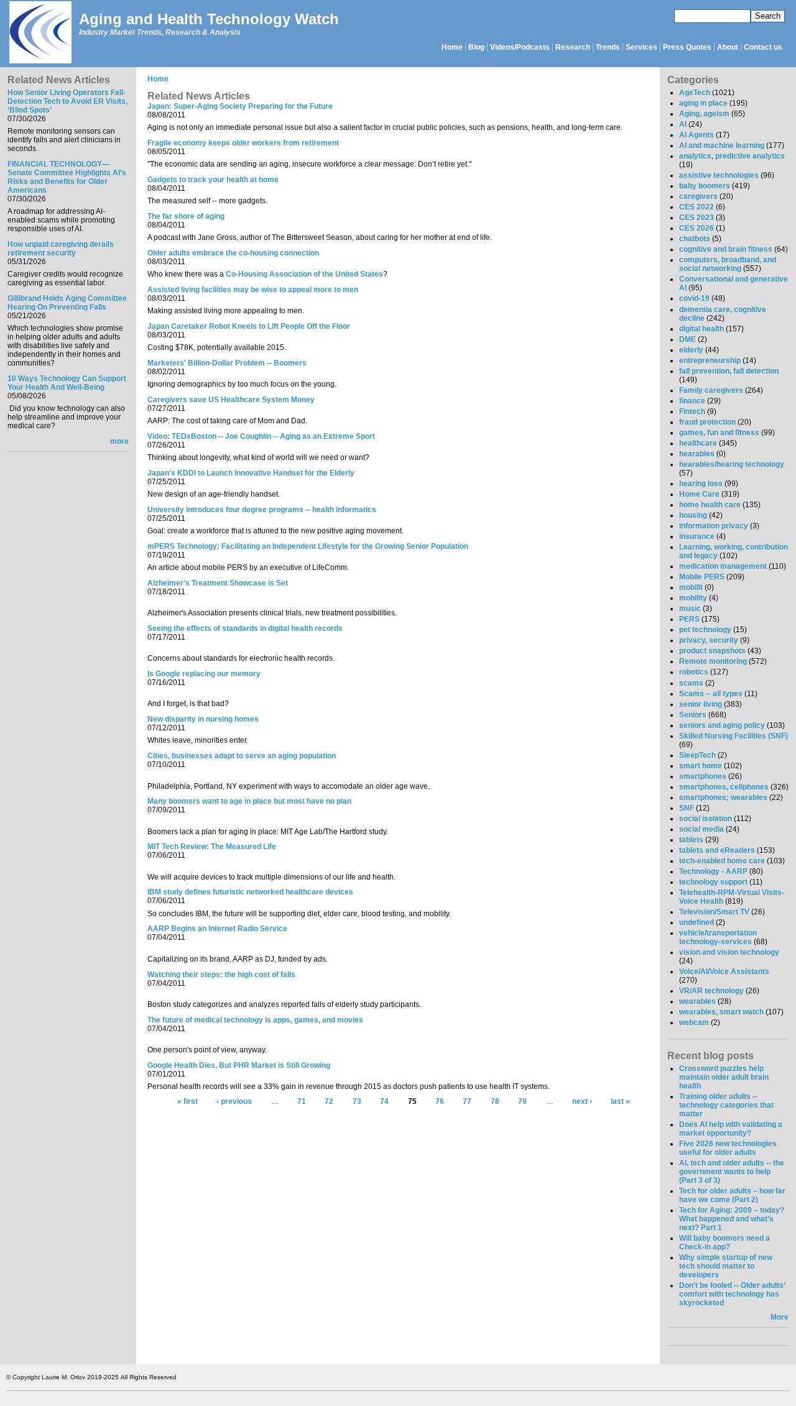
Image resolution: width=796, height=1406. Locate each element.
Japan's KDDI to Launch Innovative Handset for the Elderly (250, 473)
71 (301, 1102)
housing (693, 515)
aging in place (703, 103)
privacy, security (708, 640)
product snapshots (712, 650)
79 (522, 1102)
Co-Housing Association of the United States (304, 274)
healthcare (698, 443)
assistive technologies (719, 175)
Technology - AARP (713, 871)
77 (467, 1102)
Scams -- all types (711, 693)
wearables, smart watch (721, 1012)
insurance (697, 536)
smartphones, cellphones (724, 787)
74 (384, 1102)
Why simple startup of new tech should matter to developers (725, 1266)
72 (329, 1102)
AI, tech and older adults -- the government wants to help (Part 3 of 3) (731, 1172)
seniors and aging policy (722, 725)
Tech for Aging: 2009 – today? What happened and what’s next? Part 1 (731, 1219)
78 (495, 1102)
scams (691, 683)
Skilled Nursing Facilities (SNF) (733, 736)
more (119, 441)
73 (357, 1102)
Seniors (692, 714)
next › (582, 1102)
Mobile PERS (701, 576)
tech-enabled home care (722, 861)
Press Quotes (687, 47)
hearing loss (701, 483)
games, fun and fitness (719, 432)
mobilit (691, 587)
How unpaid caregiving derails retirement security (60, 248)
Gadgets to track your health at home (213, 179)
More (780, 1317)
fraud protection (707, 422)
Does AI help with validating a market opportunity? (730, 1128)
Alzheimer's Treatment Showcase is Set (217, 583)
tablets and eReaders (717, 850)
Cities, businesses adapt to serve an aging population (241, 755)
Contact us (763, 47)
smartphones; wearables (723, 797)
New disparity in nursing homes (203, 719)
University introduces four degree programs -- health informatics (261, 509)
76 (439, 1102)
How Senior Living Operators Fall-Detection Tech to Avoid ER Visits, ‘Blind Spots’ (67, 101)
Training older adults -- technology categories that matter (726, 1105)
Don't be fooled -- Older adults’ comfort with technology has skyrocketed (732, 1294)
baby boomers (704, 185)
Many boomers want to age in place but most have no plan (249, 801)
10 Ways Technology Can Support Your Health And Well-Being (66, 383)
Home (452, 47)
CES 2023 (696, 217)
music (690, 608)
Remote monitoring (713, 661)
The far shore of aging (185, 216)
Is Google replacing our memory (204, 673)
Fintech (692, 411)
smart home (700, 765)
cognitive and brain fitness (725, 249)
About (727, 47)
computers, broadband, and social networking (727, 264)
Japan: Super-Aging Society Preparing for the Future (240, 106)
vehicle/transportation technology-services (718, 937)
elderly (691, 350)
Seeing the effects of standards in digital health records (245, 628)
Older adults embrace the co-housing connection (233, 253)
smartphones (702, 776)
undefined (696, 922)
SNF (686, 808)
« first (187, 1102)
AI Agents (696, 135)
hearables (697, 453)
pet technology (705, 629)
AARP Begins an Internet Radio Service (217, 928)
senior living (700, 704)
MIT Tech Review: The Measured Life (211, 846)
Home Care (699, 494)
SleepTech (697, 755)
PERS (689, 619)
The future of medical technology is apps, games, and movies (255, 1020)
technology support (713, 882)
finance (692, 401)
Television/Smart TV (714, 911)
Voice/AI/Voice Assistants (724, 971)
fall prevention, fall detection (729, 371)
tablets (691, 839)
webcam (694, 1022)
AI (683, 124)
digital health (701, 328)
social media (701, 829)
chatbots (694, 238)
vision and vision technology (729, 952)
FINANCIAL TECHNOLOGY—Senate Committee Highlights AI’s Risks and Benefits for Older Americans (66, 177)
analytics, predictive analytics (732, 156)
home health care (710, 504)
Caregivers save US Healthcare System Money (231, 399)
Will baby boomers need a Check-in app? (724, 1242)
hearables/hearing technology (731, 464)
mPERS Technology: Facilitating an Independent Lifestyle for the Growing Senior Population (307, 546)
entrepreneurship (710, 360)
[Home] (39, 33)
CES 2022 (696, 207)
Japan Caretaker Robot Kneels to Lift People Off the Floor (248, 326)
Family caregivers (711, 390)
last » (620, 1102)
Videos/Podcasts (520, 47)
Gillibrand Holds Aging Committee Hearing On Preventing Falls (67, 302)
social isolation (705, 818)
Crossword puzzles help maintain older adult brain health (724, 1077)
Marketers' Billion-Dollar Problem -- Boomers (227, 363)
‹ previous (234, 1102)
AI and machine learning (721, 145)
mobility (693, 598)
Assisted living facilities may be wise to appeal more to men (252, 289)
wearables (697, 1001)
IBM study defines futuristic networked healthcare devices (250, 892)
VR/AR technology (711, 990)
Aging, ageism (704, 113)
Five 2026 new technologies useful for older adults (728, 1148)
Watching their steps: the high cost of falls (221, 974)
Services (641, 47)
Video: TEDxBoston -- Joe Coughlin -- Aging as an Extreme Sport (261, 436)
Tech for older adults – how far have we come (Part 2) (732, 1195)
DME (687, 339)
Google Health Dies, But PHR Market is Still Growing (238, 1065)
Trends (608, 47)
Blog (476, 47)
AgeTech (694, 92)
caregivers (698, 196)
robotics (693, 672)
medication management (723, 566)
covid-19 (694, 298)
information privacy (713, 526)
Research (572, 47)
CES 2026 (696, 228)
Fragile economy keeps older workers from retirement (243, 143)
